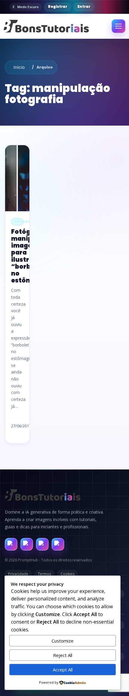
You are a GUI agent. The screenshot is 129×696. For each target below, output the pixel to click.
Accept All (63, 670)
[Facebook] (11, 544)
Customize (63, 641)
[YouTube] (58, 544)
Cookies (67, 573)
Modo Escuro (28, 7)
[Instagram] (26, 544)
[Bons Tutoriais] (46, 26)
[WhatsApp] (42, 544)
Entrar (83, 6)
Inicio (19, 67)
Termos (44, 573)
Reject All (62, 655)
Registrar (57, 6)
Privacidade (18, 573)
